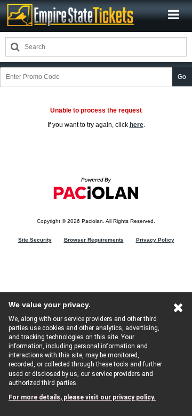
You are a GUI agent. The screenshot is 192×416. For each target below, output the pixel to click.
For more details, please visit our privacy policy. (82, 397)
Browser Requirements (94, 240)
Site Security (35, 240)
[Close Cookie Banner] (178, 310)
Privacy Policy (155, 240)
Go (182, 77)
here (136, 125)
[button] (173, 15)
